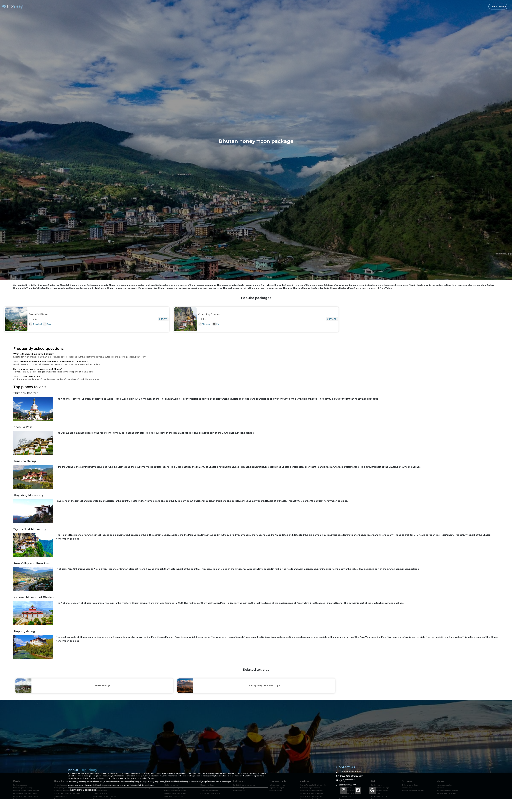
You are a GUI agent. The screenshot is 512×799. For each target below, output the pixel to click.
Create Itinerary (498, 6)
